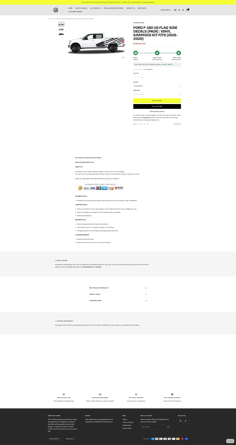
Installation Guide (95, 300)
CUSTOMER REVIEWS (75, 12)
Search (125, 419)
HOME (70, 8)
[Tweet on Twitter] (144, 124)
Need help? (177, 124)
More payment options (157, 111)
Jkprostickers (138, 22)
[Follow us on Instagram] (180, 420)
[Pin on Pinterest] (141, 124)
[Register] (168, 427)
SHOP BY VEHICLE (81, 8)
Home (49, 18)
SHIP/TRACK (142, 8)
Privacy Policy (127, 428)
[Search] (179, 10)
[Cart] (187, 10)
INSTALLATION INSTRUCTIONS (113, 8)
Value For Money (94, 294)
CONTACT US (130, 8)
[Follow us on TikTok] (185, 420)
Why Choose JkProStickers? (99, 288)
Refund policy (127, 425)
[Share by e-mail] (147, 124)
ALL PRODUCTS (95, 8)
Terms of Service (128, 422)
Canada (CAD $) (165, 10)
